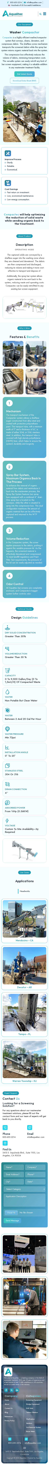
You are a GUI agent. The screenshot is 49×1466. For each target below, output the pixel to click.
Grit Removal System (33, 1427)
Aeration (29, 1423)
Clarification (30, 1419)
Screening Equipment (34, 1400)
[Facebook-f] (6, 1390)
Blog (6, 1412)
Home (7, 1400)
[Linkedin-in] (17, 1390)
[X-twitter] (12, 1390)
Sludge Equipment (32, 1404)
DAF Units (29, 1408)
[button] (45, 14)
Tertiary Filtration (32, 1412)
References (9, 1416)
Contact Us (9, 1408)
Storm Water (30, 1431)
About (7, 1404)
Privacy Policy (10, 1421)
